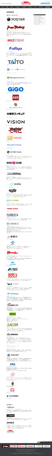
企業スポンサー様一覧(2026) (37, 16)
